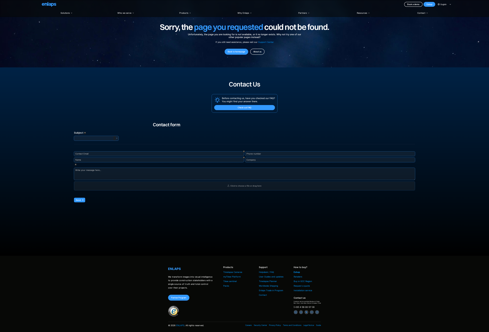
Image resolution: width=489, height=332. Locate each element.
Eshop (297, 272)
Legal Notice (308, 325)
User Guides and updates (271, 276)
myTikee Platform (232, 276)
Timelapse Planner (268, 281)
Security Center (260, 325)
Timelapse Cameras (232, 272)
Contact (263, 295)
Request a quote (302, 286)
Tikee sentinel (230, 281)
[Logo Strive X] (49, 4)
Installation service (303, 290)
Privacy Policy (275, 325)
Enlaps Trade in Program (271, 290)
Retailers (298, 276)
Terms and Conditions (292, 325)
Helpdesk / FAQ (266, 272)
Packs (226, 286)
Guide (318, 325)
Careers (248, 325)
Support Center (266, 42)
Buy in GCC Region (303, 281)
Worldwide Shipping (268, 286)
